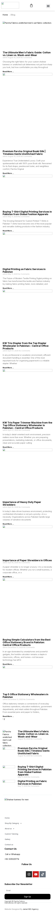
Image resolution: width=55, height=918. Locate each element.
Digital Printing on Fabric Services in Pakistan (24, 270)
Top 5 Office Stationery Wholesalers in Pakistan (25, 695)
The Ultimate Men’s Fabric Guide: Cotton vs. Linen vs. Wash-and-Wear (27, 54)
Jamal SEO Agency (30, 909)
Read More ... (8, 72)
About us (8, 829)
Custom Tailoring (11, 834)
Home (7, 818)
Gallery (7, 839)
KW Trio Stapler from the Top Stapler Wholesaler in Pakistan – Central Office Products (25, 346)
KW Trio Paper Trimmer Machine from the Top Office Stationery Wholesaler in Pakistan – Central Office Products (27, 425)
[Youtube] (36, 874)
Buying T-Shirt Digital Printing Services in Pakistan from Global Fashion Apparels (27, 213)
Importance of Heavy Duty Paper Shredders (22, 503)
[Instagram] (29, 874)
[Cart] (31, 5)
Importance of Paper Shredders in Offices (27, 560)
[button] (48, 6)
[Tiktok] (43, 874)
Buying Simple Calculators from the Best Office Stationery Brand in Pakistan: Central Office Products (26, 642)
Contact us (9, 845)
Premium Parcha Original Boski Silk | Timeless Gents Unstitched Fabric (24, 152)
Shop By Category (12, 823)
